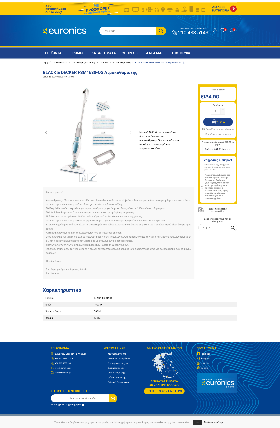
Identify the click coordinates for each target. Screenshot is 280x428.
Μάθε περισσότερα (214, 422)
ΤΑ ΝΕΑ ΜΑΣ (153, 53)
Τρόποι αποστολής (117, 377)
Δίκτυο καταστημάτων (119, 358)
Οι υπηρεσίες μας (116, 368)
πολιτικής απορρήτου (71, 404)
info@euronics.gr (63, 368)
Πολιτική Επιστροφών (118, 382)
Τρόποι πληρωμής (116, 372)
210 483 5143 (193, 31)
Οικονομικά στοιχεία (118, 363)
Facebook (205, 354)
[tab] (140, 289)
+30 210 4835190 (63, 363)
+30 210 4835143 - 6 (64, 358)
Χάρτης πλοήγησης (117, 354)
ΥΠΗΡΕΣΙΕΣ (130, 53)
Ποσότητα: (218, 105)
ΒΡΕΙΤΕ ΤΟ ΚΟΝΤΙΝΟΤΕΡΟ (164, 391)
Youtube (205, 363)
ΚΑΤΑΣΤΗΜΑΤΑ (104, 53)
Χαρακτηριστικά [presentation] (62, 290)
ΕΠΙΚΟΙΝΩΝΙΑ (180, 53)
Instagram (205, 358)
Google (204, 368)
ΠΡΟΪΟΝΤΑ (53, 53)
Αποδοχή (66, 404)
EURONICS (76, 53)
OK (197, 422)
